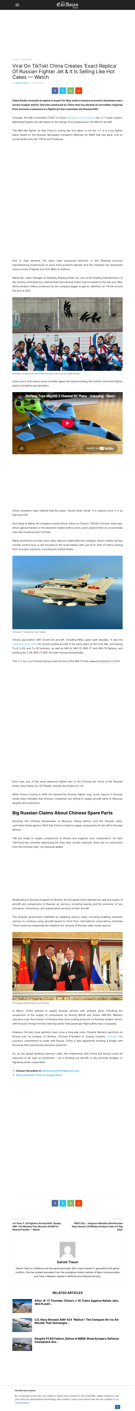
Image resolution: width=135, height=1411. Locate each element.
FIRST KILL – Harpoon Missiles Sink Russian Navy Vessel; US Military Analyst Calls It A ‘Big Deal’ (97, 1226)
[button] (17, 5)
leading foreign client (24, 644)
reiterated (112, 1036)
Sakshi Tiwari (22, 83)
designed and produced (81, 117)
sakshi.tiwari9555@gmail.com (60, 1070)
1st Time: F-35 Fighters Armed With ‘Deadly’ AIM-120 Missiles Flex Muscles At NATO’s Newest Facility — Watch (36, 1226)
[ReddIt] (78, 90)
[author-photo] (67, 1257)
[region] (67, 35)
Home (15, 59)
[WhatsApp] (70, 90)
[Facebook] (55, 90)
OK (117, 1407)
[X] (62, 90)
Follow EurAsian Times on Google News (39, 1075)
